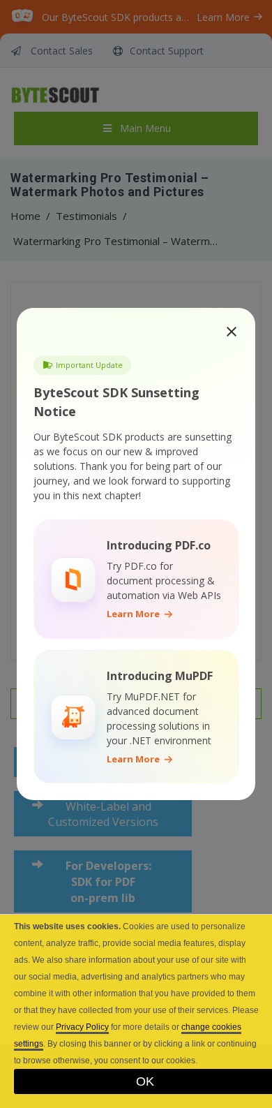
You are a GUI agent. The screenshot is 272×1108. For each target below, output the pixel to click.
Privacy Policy (82, 1027)
